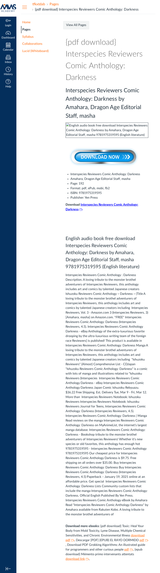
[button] (8, 71)
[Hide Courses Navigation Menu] (24, 7)
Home (26, 22)
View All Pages (76, 25)
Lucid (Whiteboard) (35, 51)
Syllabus (28, 36)
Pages (26, 29)
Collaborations (32, 43)
